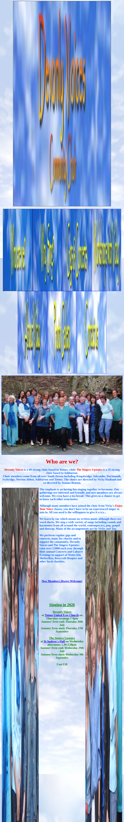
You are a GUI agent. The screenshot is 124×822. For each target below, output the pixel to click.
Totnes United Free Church (62, 615)
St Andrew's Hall (54, 641)
